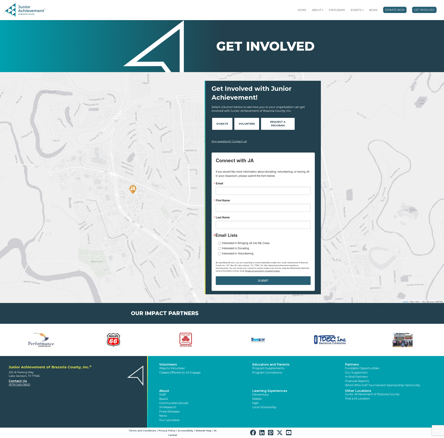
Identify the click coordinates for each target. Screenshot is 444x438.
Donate (222, 123)
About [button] (164, 390)
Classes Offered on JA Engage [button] (180, 372)
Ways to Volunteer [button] (172, 368)
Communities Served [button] (173, 403)
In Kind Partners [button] (356, 376)
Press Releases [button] (169, 411)
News (373, 10)
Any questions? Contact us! (229, 141)
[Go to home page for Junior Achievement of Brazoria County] (25, 10)
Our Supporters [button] (356, 372)
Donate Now (395, 9)
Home (302, 10)
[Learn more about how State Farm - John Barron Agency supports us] (185, 340)
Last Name (223, 217)
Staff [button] (162, 394)
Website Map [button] (203, 430)
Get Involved (424, 9)
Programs (337, 10)
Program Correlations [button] (267, 372)
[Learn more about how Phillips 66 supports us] (113, 340)
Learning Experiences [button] (269, 390)
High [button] (255, 403)
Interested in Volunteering (237, 253)
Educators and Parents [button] (270, 364)
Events (356, 10)
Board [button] (163, 399)
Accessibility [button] (185, 430)
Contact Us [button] (18, 381)
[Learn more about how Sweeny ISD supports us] (258, 340)
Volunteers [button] (168, 364)
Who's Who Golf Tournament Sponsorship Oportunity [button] (382, 385)
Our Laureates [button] (169, 420)
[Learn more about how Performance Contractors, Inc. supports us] (41, 340)
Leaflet (405, 301)
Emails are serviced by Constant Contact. (262, 270)
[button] (322, 10)
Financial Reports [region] (357, 381)
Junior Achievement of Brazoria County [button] (372, 394)
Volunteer (247, 123)
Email (219, 183)
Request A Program (277, 123)
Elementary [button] (260, 394)
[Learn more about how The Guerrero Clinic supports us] (402, 340)
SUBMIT (263, 281)
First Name (223, 200)
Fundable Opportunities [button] (362, 368)
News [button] (163, 415)
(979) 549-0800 (19, 384)
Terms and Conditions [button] (142, 430)
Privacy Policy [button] (167, 430)
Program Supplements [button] (268, 368)
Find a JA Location (357, 398)
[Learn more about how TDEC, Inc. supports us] (330, 340)
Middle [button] (257, 399)
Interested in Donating (235, 248)
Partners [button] (352, 364)
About (316, 10)
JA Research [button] (167, 407)
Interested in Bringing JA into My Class (246, 243)
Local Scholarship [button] (264, 407)
